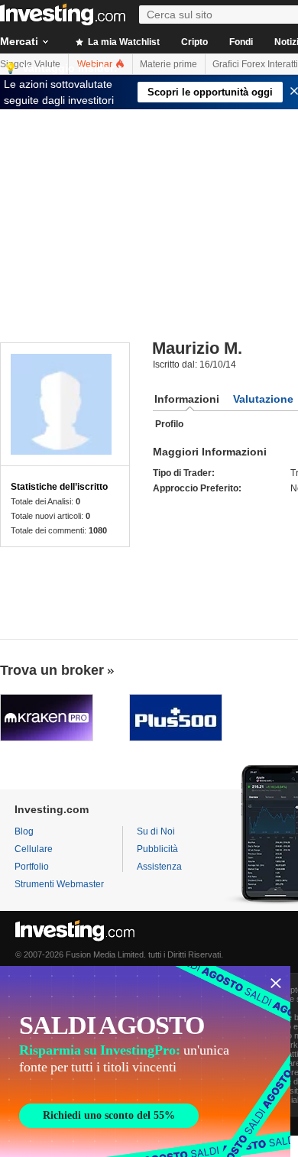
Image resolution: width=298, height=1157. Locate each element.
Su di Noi (156, 831)
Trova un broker (52, 670)
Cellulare (34, 849)
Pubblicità (157, 849)
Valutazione (263, 399)
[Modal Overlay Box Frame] (145, 1061)
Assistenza (159, 866)
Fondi (241, 42)
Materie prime (168, 64)
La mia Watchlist (123, 42)
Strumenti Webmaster (59, 884)
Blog (24, 831)
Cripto (194, 42)
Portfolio (32, 866)
